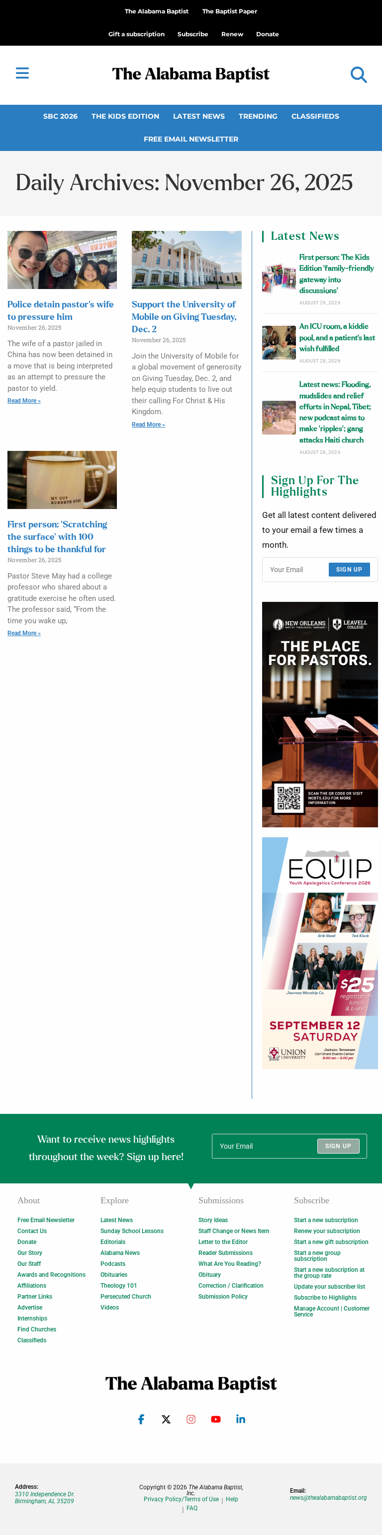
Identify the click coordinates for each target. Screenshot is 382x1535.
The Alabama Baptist (157, 11)
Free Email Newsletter (191, 139)
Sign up (349, 569)
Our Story (29, 1252)
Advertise (29, 1307)
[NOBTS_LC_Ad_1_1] (320, 714)
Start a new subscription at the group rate (329, 1272)
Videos (109, 1307)
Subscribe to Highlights (325, 1297)
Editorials (112, 1242)
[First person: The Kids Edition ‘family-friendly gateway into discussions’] (279, 279)
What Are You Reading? (229, 1263)
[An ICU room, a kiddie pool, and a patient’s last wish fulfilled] (279, 343)
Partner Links (34, 1296)
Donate (26, 1242)
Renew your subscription (327, 1231)
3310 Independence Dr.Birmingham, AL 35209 (45, 1498)
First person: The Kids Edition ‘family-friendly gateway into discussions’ (336, 274)
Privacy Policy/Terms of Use (181, 1499)
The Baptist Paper (229, 11)
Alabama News (120, 1252)
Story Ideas (213, 1220)
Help (232, 1499)
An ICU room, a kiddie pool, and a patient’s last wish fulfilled (337, 338)
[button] (359, 75)
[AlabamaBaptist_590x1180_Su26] (320, 953)
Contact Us (32, 1231)
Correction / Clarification (231, 1285)
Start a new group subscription (317, 1255)
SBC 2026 (60, 116)
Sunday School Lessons (132, 1231)
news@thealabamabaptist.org (328, 1497)
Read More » (24, 400)
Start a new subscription (326, 1220)
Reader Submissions (225, 1252)
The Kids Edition (125, 116)
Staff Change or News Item (233, 1231)
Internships (32, 1318)
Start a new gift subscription (331, 1242)
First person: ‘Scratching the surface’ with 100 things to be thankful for (57, 537)
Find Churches (36, 1329)
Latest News (199, 116)
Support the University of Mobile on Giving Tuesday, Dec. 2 (184, 317)
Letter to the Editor (223, 1242)
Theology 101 (118, 1285)
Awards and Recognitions (51, 1274)
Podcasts (112, 1263)
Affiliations (31, 1285)
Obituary (209, 1274)
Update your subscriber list (329, 1286)
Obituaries (113, 1274)
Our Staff (29, 1263)
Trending (258, 116)
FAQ (192, 1508)
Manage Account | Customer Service (332, 1311)
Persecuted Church (125, 1296)
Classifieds (315, 116)
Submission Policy (223, 1296)
